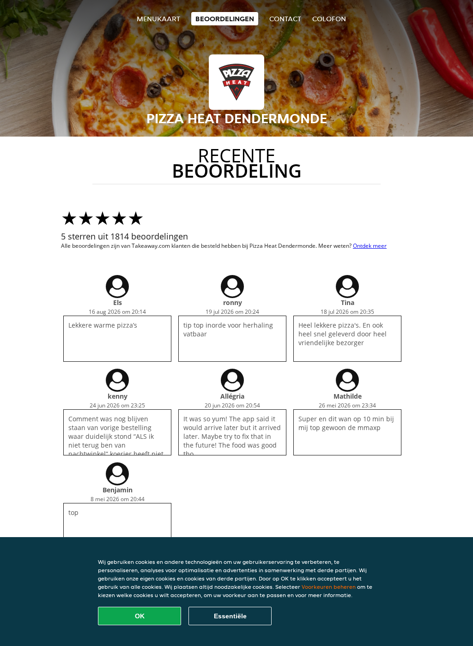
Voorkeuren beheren (329, 586)
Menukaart (158, 19)
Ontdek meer (370, 246)
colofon (329, 19)
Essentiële (230, 616)
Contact (285, 19)
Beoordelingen (224, 19)
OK (140, 616)
